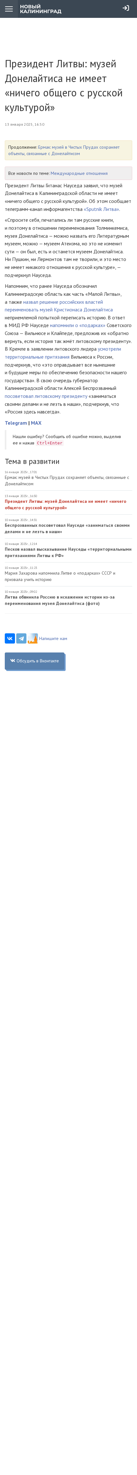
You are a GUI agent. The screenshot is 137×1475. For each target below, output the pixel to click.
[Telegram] (21, 638)
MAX (36, 423)
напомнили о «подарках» (77, 325)
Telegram (16, 423)
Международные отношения (79, 173)
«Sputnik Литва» (101, 209)
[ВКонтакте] (10, 638)
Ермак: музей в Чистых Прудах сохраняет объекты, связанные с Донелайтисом (67, 480)
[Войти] (126, 8)
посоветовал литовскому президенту (46, 396)
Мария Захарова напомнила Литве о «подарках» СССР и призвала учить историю (60, 576)
